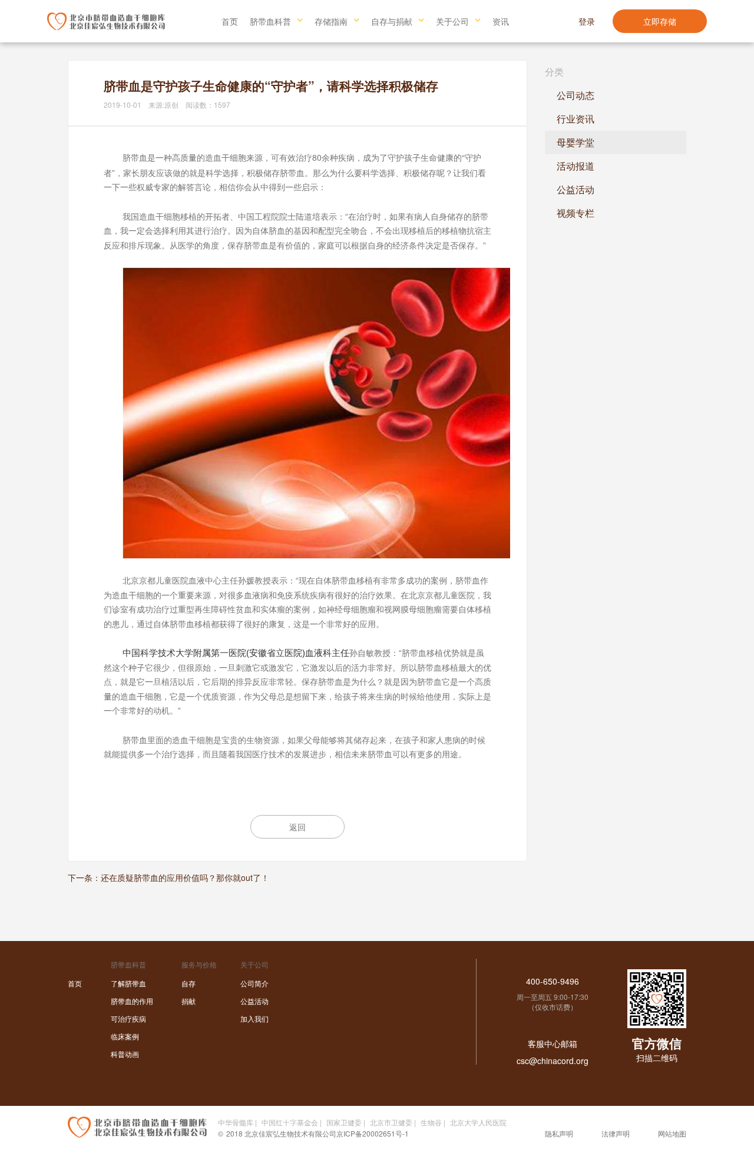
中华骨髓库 (235, 1122)
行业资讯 (575, 118)
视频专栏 (575, 213)
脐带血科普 (270, 21)
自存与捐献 (391, 21)
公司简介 (254, 983)
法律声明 (615, 1133)
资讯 (500, 21)
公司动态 (575, 95)
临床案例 (125, 1036)
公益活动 (575, 189)
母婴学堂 (575, 142)
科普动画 (125, 1054)
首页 (229, 21)
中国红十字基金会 (290, 1122)
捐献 (188, 1001)
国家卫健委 (344, 1122)
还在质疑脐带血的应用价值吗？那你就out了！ (185, 877)
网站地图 (672, 1133)
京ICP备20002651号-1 (372, 1133)
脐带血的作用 (132, 1001)
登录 (586, 21)
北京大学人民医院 (478, 1122)
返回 (297, 827)
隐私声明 (559, 1133)
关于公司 (452, 21)
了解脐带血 (128, 983)
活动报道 (575, 166)
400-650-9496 (552, 981)
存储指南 (331, 21)
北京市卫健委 (391, 1122)
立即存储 (659, 21)
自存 (188, 983)
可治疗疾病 (128, 1018)
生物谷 (431, 1122)
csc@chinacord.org (552, 1060)
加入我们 (254, 1018)
